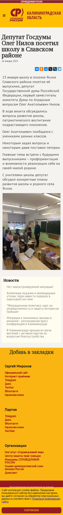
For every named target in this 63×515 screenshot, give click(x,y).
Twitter (9, 387)
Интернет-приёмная (17, 376)
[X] (50, 69)
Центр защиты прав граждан (23, 455)
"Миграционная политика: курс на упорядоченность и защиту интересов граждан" (31, 308)
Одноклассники (14, 394)
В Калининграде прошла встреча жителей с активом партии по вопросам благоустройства (27, 333)
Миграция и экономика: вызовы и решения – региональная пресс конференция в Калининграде (27, 321)
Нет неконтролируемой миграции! (28, 287)
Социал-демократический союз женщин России (24, 467)
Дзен (8, 383)
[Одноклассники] (41, 69)
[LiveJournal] (55, 69)
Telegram (10, 380)
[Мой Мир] (46, 69)
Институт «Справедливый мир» (24, 452)
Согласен (31, 510)
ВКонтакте (11, 391)
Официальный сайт (16, 372)
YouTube (10, 430)
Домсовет (11, 472)
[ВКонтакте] (37, 69)
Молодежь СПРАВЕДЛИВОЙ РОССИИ (22, 461)
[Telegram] (59, 69)
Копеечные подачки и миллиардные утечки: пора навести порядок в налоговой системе (29, 296)
